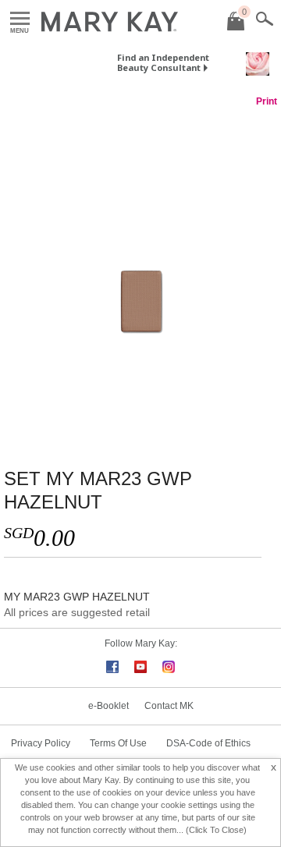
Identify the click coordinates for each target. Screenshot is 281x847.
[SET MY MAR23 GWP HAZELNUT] (140, 272)
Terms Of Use (118, 743)
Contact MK (169, 705)
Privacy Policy (40, 743)
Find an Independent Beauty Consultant (163, 62)
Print (266, 101)
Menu (20, 19)
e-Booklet (108, 705)
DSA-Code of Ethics (208, 743)
